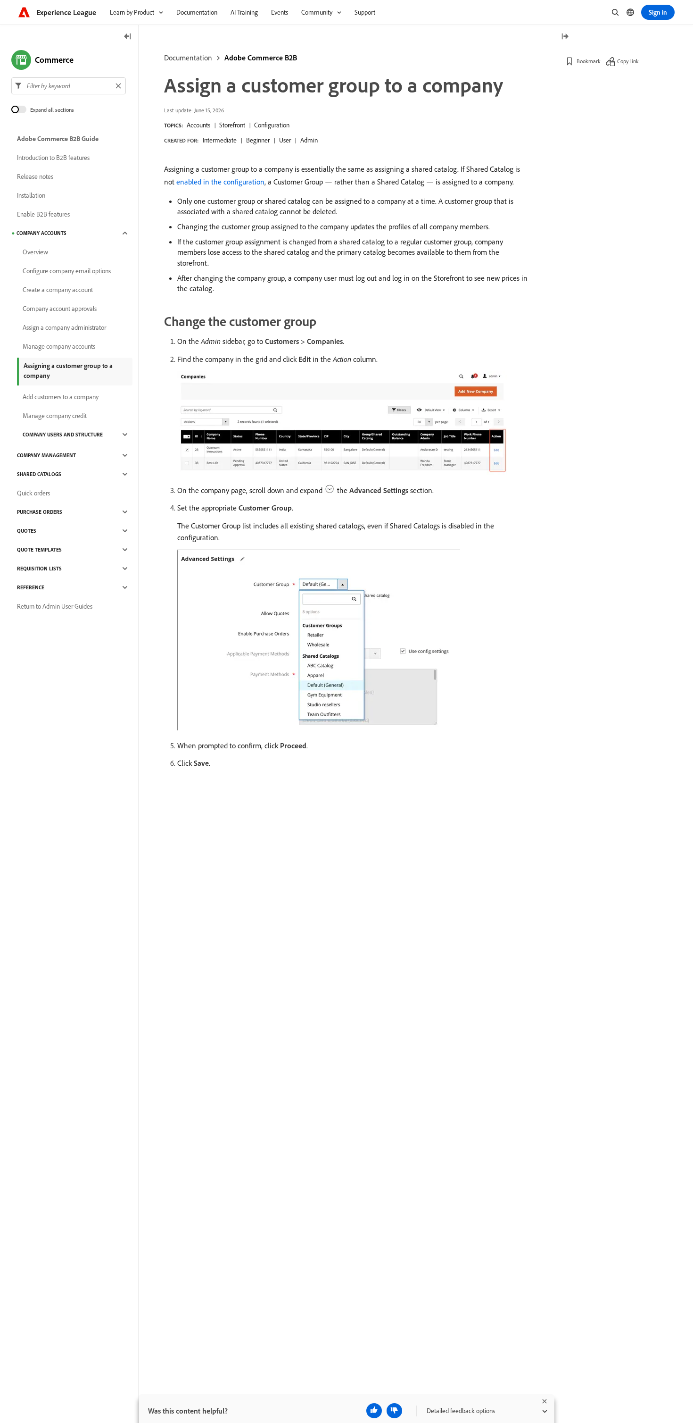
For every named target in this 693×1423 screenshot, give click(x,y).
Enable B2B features (43, 214)
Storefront (232, 125)
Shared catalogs (39, 474)
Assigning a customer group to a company (68, 370)
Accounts (198, 125)
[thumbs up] (374, 1410)
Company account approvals (60, 308)
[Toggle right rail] (564, 37)
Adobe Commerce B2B (260, 57)
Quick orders (33, 493)
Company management (46, 455)
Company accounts (41, 233)
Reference (30, 587)
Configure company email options (67, 271)
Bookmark (589, 61)
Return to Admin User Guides (54, 606)
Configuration (271, 125)
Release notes (35, 176)
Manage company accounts (59, 346)
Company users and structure (63, 434)
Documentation (188, 57)
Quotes (26, 530)
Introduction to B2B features (53, 157)
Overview (35, 252)
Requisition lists (39, 568)
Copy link (628, 61)
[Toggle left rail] (127, 37)
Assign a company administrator (64, 327)
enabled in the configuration (220, 181)
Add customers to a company (61, 397)
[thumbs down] (394, 1410)
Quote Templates (39, 549)
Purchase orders (39, 512)
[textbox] (68, 85)
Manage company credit (55, 415)
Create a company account (58, 289)
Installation (31, 195)
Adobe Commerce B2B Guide (58, 138)
